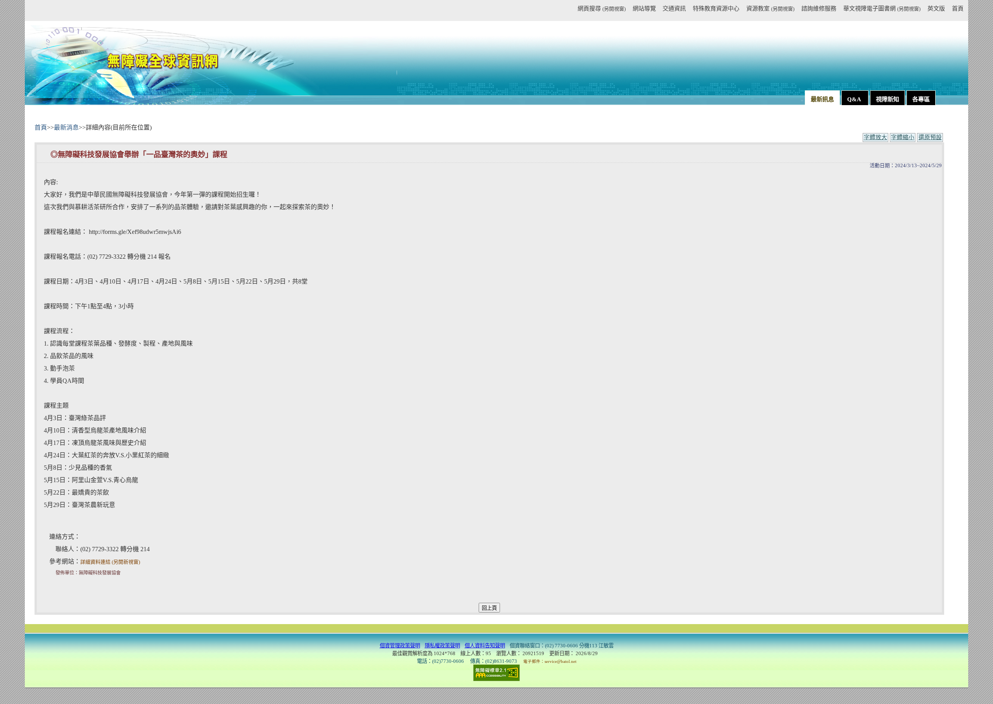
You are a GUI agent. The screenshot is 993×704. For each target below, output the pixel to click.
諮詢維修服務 (818, 8)
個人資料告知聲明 (485, 646)
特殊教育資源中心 (716, 8)
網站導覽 (644, 8)
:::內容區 (44, 119)
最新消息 (66, 127)
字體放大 (875, 137)
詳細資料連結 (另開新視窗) (110, 562)
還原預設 (930, 137)
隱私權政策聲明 (442, 646)
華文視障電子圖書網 (881, 8)
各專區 (921, 99)
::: (574, 10)
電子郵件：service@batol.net (549, 661)
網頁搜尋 (601, 8)
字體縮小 (902, 137)
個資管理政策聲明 (400, 646)
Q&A (855, 99)
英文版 (936, 8)
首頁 (958, 8)
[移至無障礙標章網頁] (496, 672)
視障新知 (887, 99)
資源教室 (770, 8)
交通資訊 (674, 8)
